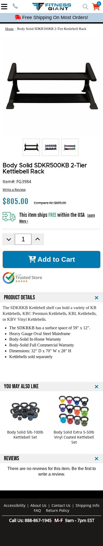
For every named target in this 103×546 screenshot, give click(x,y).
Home (9, 29)
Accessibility (14, 505)
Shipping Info (87, 505)
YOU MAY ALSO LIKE (21, 386)
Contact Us (61, 505)
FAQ (37, 510)
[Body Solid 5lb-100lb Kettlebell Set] (25, 411)
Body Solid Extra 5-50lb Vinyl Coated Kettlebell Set (74, 437)
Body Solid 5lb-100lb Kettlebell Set (25, 435)
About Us (38, 505)
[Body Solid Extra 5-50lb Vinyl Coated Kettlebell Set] (74, 411)
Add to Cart (55, 259)
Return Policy (57, 510)
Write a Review (14, 189)
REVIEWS (11, 458)
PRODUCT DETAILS (19, 297)
